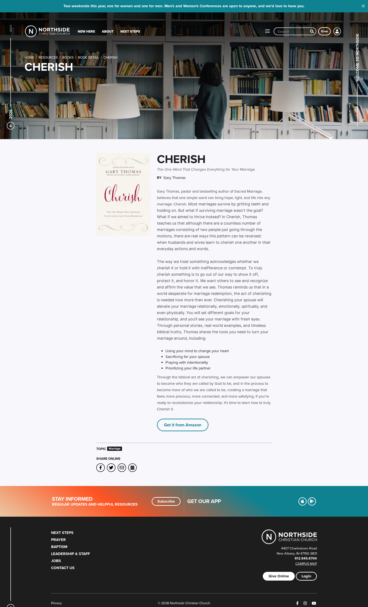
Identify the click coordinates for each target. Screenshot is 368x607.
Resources (48, 57)
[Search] (312, 31)
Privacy (56, 603)
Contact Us (63, 568)
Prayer (58, 539)
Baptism (59, 546)
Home (29, 57)
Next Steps (130, 31)
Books (67, 57)
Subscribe (166, 501)
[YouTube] (314, 603)
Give (324, 31)
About (108, 31)
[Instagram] (305, 603)
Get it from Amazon (182, 425)
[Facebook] (297, 603)
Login (306, 576)
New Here (86, 31)
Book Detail (88, 57)
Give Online (279, 576)
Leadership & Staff (70, 554)
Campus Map (306, 563)
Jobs (56, 561)
